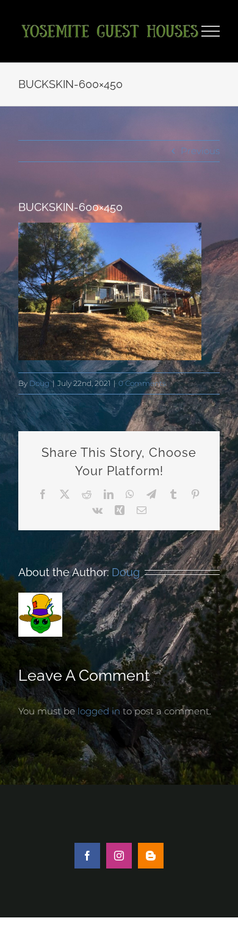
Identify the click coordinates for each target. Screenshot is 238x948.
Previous (200, 151)
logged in (99, 711)
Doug (39, 383)
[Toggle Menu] (211, 31)
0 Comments (142, 383)
